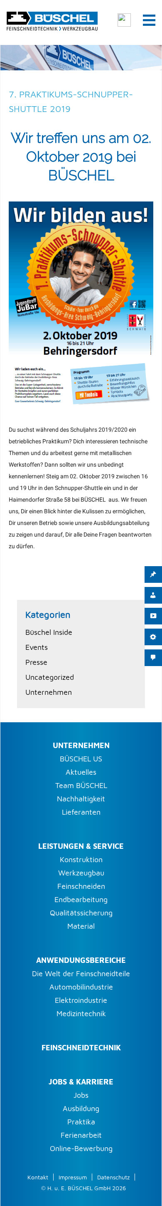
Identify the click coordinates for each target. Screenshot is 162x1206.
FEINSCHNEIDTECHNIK (81, 1047)
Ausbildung (81, 1108)
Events (36, 647)
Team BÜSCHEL (81, 785)
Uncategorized (49, 677)
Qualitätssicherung (81, 912)
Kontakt (37, 1177)
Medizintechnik (81, 1013)
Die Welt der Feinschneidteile (81, 973)
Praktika (81, 1121)
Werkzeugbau (81, 872)
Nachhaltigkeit (81, 798)
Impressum (73, 1177)
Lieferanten (81, 812)
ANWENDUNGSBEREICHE (81, 960)
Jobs (81, 1095)
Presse (36, 662)
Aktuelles (81, 772)
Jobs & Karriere (81, 1081)
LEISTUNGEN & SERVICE (81, 846)
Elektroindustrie (81, 1000)
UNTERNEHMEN (81, 745)
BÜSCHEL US (81, 758)
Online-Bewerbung (81, 1148)
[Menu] (149, 19)
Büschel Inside (48, 632)
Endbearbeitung (81, 899)
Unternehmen (48, 692)
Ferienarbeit (81, 1135)
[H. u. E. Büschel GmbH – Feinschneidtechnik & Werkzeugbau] (52, 19)
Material (81, 926)
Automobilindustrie (81, 986)
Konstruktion (81, 859)
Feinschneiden (81, 886)
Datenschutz (113, 1177)
